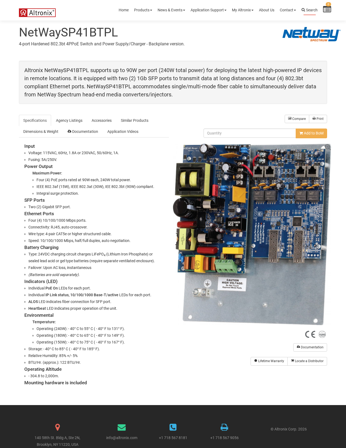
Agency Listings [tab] (69, 120)
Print (320, 119)
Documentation (312, 347)
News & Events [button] (170, 10)
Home (124, 10)
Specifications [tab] (35, 120)
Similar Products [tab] (134, 120)
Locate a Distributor (309, 361)
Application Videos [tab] (122, 131)
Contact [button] (286, 10)
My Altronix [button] (241, 10)
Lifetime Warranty (270, 361)
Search (311, 10)
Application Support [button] (207, 10)
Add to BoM (313, 133)
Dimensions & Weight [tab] (40, 131)
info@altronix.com (121, 438)
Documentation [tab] (84, 131)
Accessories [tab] (102, 120)
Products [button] (141, 10)
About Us (266, 10)
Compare (298, 119)
